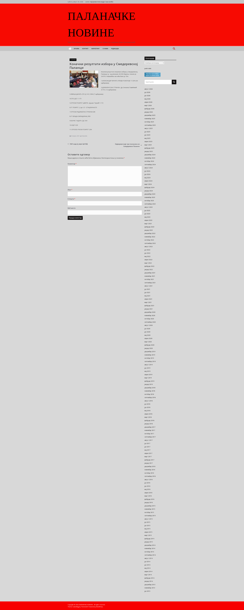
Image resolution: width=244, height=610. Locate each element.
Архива (76, 48)
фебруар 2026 (149, 109)
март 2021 (148, 302)
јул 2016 (147, 483)
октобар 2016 (149, 473)
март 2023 (148, 223)
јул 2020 (147, 328)
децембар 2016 (149, 466)
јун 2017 (147, 447)
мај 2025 (147, 138)
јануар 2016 (148, 502)
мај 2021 (147, 296)
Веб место (71, 208)
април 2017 (148, 453)
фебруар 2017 (149, 460)
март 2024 (148, 184)
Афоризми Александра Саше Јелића (101, 2)
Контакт (85, 48)
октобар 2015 (149, 512)
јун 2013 (147, 591)
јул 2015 (147, 522)
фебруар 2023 (149, 227)
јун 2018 (147, 407)
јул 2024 (147, 171)
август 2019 (148, 365)
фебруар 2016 (149, 499)
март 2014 (148, 575)
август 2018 (148, 401)
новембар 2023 (149, 197)
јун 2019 (147, 368)
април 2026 (148, 102)
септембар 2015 (150, 515)
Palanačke (84, 136)
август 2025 (148, 128)
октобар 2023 (149, 200)
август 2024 (148, 168)
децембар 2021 (149, 273)
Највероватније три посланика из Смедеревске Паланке (127, 145)
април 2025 (148, 141)
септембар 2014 (150, 555)
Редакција (115, 48)
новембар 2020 (149, 315)
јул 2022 (147, 250)
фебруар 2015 (149, 539)
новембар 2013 (149, 588)
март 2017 (148, 456)
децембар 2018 (149, 388)
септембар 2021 (150, 283)
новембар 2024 (149, 158)
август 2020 (148, 325)
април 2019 (148, 374)
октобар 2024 (149, 161)
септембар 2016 (150, 476)
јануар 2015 (148, 542)
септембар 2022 (150, 243)
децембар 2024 (149, 155)
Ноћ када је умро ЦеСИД (79, 144)
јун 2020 (147, 332)
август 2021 (148, 286)
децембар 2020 (149, 312)
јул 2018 (147, 404)
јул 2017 (147, 443)
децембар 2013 (149, 584)
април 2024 (148, 181)
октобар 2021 (149, 279)
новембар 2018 (149, 391)
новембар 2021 (149, 276)
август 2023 (148, 207)
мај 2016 (147, 489)
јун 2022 (147, 253)
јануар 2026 (148, 112)
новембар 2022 (149, 237)
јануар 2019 (148, 384)
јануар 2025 (148, 151)
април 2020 (148, 338)
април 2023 (148, 220)
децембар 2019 (149, 351)
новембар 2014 (149, 548)
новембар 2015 (149, 509)
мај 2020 (147, 335)
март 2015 (148, 535)
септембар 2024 (150, 164)
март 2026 (148, 105)
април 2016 (148, 493)
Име (70, 190)
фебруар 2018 (149, 420)
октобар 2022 (149, 240)
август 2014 (148, 558)
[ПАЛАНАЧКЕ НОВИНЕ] (70, 48)
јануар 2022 (148, 269)
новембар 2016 (149, 470)
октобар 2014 (149, 552)
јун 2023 (147, 214)
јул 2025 (147, 132)
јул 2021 (147, 289)
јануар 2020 (148, 348)
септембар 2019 (150, 361)
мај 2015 (147, 529)
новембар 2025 (149, 118)
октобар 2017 (149, 434)
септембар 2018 (150, 397)
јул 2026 (147, 92)
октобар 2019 (149, 358)
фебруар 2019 (149, 381)
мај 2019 (147, 371)
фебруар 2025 (149, 148)
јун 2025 (147, 135)
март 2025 (148, 145)
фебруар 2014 (149, 578)
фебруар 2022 (149, 266)
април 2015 (148, 532)
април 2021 (148, 299)
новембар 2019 (149, 355)
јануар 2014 (148, 581)
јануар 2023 (148, 230)
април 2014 (148, 571)
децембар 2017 (149, 427)
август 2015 (148, 519)
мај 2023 (147, 217)
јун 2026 (147, 95)
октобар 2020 (149, 319)
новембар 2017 (149, 430)
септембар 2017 (150, 437)
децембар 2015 (149, 506)
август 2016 (148, 479)
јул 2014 (147, 561)
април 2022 (148, 260)
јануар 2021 (148, 309)
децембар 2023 (149, 194)
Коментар (72, 164)
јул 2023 (147, 210)
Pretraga (174, 82)
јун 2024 (147, 174)
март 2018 (148, 417)
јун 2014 (147, 565)
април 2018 (148, 414)
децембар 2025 (149, 115)
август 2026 (148, 89)
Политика (73, 59)
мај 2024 (147, 178)
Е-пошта (71, 199)
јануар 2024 (148, 191)
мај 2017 (147, 450)
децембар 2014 (149, 545)
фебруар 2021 (149, 305)
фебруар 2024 (149, 187)
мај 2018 (147, 410)
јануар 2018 (148, 424)
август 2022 (148, 246)
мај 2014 (147, 568)
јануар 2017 (148, 463)
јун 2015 (147, 525)
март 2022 (148, 263)
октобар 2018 (149, 394)
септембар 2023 (150, 204)
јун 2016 (147, 486)
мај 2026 (147, 99)
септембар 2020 (150, 322)
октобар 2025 (149, 122)
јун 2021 (147, 292)
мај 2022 (147, 256)
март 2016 (148, 496)
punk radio (147, 68)
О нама (105, 48)
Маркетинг (95, 48)
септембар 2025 (150, 125)
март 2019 (148, 378)
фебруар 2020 (149, 345)
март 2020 (148, 342)
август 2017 (148, 440)
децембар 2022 (149, 233)
